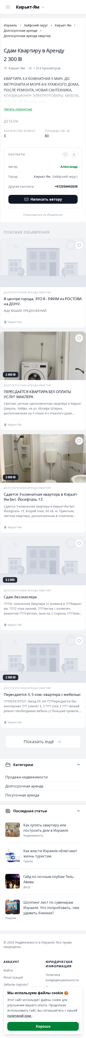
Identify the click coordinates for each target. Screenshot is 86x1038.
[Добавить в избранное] (65, 154)
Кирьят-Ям (63, 25)
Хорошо (43, 1026)
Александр (69, 166)
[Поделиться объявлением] (74, 154)
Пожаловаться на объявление (43, 215)
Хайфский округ (36, 25)
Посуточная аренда (22, 795)
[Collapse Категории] (78, 765)
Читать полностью (18, 109)
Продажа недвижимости (26, 777)
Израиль (10, 25)
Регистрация (13, 977)
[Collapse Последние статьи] (78, 811)
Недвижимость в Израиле (34, 942)
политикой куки (19, 1016)
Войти (8, 970)
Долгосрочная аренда (20, 30)
